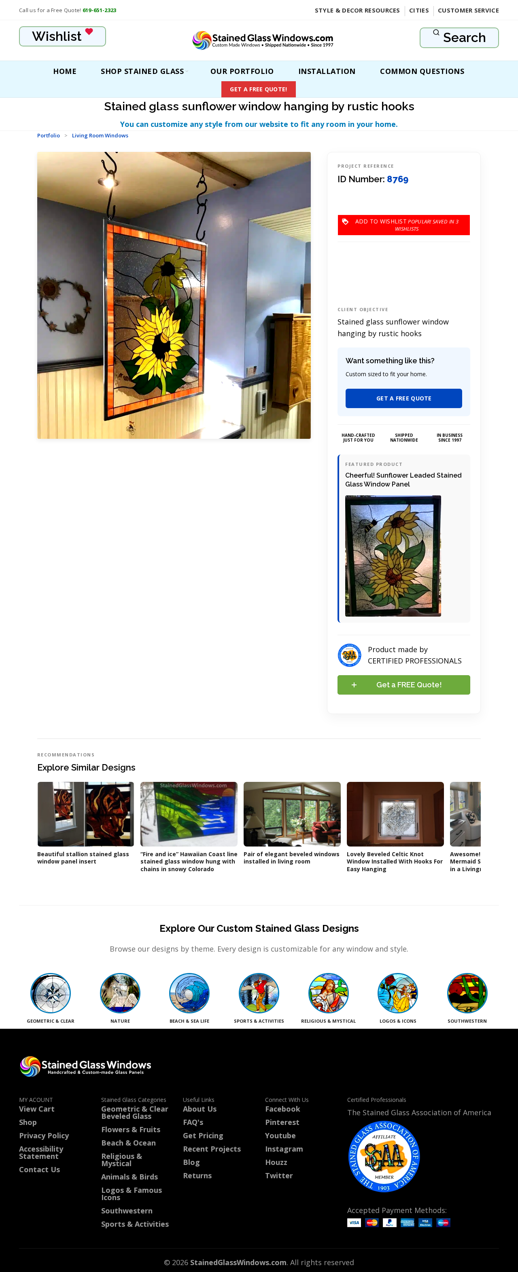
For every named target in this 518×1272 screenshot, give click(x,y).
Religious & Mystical (121, 1159)
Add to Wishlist (407, 221)
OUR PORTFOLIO (242, 71)
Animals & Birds (129, 1176)
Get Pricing (203, 1135)
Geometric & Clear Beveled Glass (134, 1112)
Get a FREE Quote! (258, 89)
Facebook (282, 1109)
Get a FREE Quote (404, 398)
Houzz (276, 1162)
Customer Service (468, 10)
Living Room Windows (100, 135)
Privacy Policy (44, 1135)
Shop (28, 1122)
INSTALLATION (327, 71)
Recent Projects (212, 1149)
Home (64, 71)
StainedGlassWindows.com (238, 1262)
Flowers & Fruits (130, 1129)
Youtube (280, 1135)
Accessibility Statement (41, 1152)
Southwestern (127, 1210)
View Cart (37, 1109)
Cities (419, 10)
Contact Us (39, 1169)
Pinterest (282, 1122)
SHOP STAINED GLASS (142, 71)
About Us (200, 1109)
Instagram (284, 1149)
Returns (197, 1175)
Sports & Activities (135, 1224)
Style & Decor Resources (357, 10)
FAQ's (193, 1122)
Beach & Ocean (128, 1143)
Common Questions (422, 71)
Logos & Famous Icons (131, 1193)
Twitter (279, 1175)
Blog (191, 1162)
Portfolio (48, 135)
